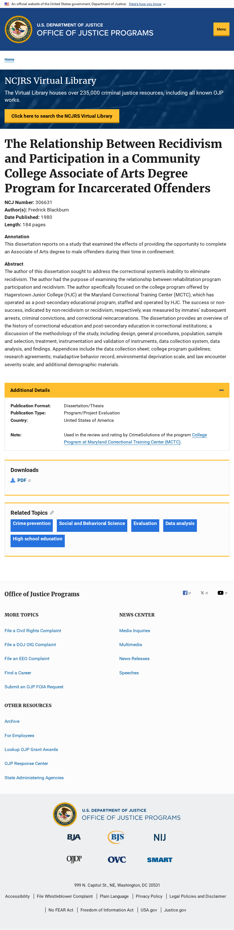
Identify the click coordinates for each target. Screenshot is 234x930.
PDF (22, 480)
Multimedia (130, 644)
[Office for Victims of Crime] (117, 864)
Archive (12, 721)
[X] (206, 597)
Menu (221, 29)
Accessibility (17, 896)
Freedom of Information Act (107, 910)
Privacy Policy (149, 896)
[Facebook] (189, 597)
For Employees (19, 735)
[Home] (95, 29)
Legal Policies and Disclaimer (198, 896)
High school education (37, 539)
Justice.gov (175, 910)
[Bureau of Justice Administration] (74, 841)
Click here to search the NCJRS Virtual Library (61, 116)
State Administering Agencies (34, 777)
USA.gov (149, 910)
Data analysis (180, 523)
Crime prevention (32, 523)
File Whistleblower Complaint (65, 896)
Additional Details (30, 390)
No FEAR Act (61, 910)
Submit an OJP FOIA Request (34, 686)
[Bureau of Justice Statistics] (117, 845)
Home (9, 59)
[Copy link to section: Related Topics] (51, 512)
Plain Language (114, 896)
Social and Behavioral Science (92, 523)
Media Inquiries (134, 630)
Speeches (129, 672)
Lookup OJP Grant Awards (31, 749)
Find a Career (18, 672)
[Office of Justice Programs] (19, 29)
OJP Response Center (26, 763)
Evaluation (145, 523)
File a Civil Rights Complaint (33, 630)
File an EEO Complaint (27, 658)
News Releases (134, 658)
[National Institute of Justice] (160, 841)
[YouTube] (223, 597)
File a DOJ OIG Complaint (30, 644)
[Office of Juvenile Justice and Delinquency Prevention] (74, 864)
